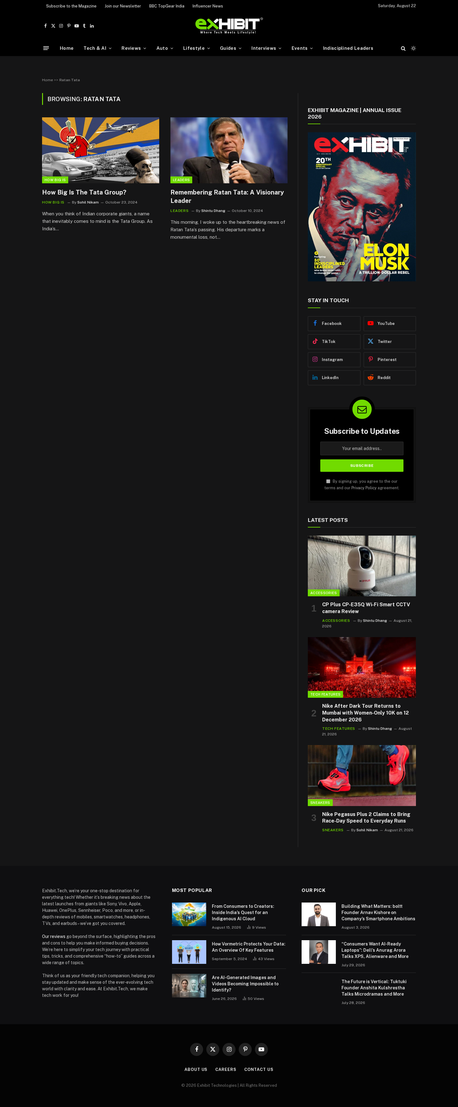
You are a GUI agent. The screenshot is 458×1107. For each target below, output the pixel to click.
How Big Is (55, 180)
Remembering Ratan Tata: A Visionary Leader (227, 196)
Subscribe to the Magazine (71, 6)
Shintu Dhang (213, 211)
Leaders (181, 180)
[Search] (403, 48)
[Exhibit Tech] (229, 26)
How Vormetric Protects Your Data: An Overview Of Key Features (248, 947)
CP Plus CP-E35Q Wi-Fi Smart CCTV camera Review (366, 608)
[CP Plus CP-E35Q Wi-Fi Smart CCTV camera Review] (362, 566)
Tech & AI (94, 48)
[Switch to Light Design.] (413, 48)
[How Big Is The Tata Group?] (100, 150)
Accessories (323, 593)
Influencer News (208, 6)
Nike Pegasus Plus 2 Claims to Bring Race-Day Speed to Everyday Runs (366, 817)
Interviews (263, 48)
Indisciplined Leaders (348, 48)
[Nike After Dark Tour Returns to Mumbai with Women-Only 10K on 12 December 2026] (362, 667)
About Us (196, 1069)
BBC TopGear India (166, 6)
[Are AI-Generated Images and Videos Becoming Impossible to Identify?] (189, 985)
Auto (162, 48)
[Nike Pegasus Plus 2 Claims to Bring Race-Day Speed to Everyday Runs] (362, 775)
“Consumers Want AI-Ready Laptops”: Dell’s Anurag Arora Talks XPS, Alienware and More (374, 950)
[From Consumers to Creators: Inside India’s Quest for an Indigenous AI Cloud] (189, 914)
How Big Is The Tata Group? (84, 192)
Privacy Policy (364, 487)
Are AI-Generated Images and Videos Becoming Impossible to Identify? (245, 983)
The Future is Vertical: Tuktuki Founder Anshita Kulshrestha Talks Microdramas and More (374, 988)
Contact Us (259, 1069)
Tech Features (325, 694)
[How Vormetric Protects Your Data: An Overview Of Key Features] (189, 952)
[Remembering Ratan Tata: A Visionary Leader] (229, 150)
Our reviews (53, 936)
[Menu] (46, 48)
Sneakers (320, 802)
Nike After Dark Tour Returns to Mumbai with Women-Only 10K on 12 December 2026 (365, 713)
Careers (225, 1069)
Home (67, 48)
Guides (228, 48)
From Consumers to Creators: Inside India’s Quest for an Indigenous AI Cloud (243, 912)
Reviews (131, 48)
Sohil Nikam (88, 202)
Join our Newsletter (123, 6)
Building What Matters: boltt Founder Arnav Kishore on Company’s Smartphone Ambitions (378, 912)
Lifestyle (194, 48)
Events (300, 48)
